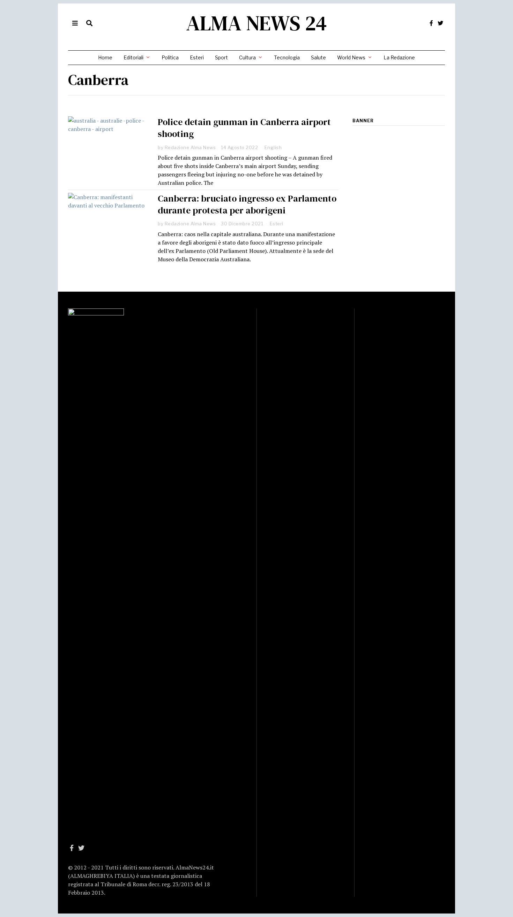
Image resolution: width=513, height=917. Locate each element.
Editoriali (133, 57)
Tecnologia (287, 57)
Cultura (247, 57)
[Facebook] (431, 23)
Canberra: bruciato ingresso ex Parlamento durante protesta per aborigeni (247, 204)
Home (105, 57)
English (273, 147)
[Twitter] (440, 23)
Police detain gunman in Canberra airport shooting (244, 128)
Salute (318, 57)
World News (351, 57)
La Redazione (399, 57)
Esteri (197, 57)
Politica (170, 57)
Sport (221, 57)
